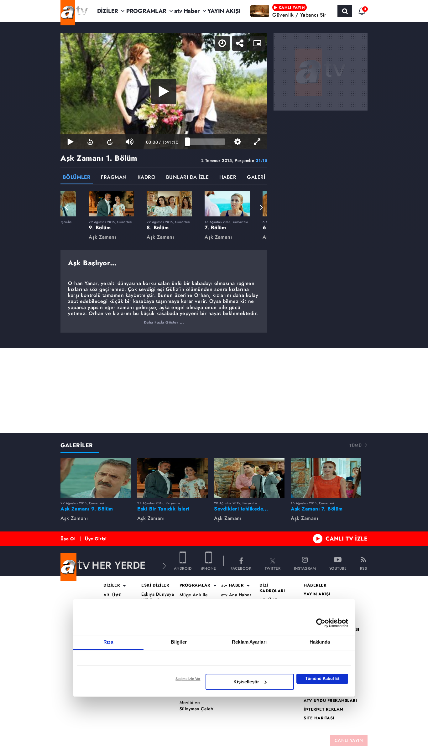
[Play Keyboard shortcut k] (70, 141)
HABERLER (315, 585)
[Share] (239, 43)
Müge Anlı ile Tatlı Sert (194, 598)
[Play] (163, 91)
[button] (66, 207)
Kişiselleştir (246, 681)
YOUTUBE (338, 568)
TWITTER (273, 568)
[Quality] (238, 141)
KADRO (147, 178)
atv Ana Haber (236, 595)
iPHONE (208, 568)
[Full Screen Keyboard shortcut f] (257, 141)
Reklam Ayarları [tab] (249, 642)
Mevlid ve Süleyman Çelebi (197, 706)
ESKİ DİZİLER (155, 585)
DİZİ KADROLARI (272, 588)
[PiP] (257, 43)
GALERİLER (76, 445)
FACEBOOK (241, 568)
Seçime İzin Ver (187, 679)
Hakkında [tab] (320, 642)
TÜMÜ (355, 445)
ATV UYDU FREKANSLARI (330, 700)
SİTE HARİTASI (319, 718)
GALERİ (256, 178)
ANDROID (183, 568)
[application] (163, 91)
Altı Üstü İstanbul (112, 598)
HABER (228, 178)
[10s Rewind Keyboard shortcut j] (90, 141)
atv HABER (232, 585)
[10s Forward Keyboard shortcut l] (110, 141)
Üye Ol (68, 538)
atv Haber (186, 11)
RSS (363, 568)
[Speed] (222, 43)
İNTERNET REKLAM (324, 709)
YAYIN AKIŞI (224, 11)
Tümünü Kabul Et (322, 678)
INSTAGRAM (305, 568)
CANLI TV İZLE (347, 539)
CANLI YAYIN (349, 740)
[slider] (206, 141)
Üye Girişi (96, 538)
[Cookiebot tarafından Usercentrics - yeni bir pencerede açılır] (320, 623)
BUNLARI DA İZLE (187, 178)
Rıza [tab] (108, 642)
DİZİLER (107, 11)
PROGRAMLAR (146, 11)
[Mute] (129, 141)
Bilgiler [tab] (179, 642)
